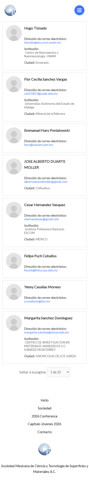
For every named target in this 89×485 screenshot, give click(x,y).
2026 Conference (45, 416)
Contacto (44, 432)
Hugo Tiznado (35, 28)
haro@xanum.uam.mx (38, 145)
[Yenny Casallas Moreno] (14, 292)
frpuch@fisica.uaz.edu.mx (41, 270)
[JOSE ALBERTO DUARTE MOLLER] (14, 166)
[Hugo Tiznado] (14, 33)
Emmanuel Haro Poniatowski (47, 130)
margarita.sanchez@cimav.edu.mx (46, 332)
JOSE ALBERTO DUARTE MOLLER (44, 164)
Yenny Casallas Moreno (42, 287)
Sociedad (44, 408)
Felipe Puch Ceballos (40, 256)
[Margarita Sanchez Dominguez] (14, 323)
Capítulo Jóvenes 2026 (44, 424)
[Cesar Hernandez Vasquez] (14, 210)
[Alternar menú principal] (79, 10)
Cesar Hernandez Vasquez (44, 204)
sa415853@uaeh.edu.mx (41, 93)
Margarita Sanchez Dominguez (48, 318)
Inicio (45, 400)
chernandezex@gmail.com (41, 219)
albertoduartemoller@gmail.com (46, 182)
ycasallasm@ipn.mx (37, 301)
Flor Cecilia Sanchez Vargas (45, 79)
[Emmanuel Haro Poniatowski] (14, 135)
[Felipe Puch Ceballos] (14, 261)
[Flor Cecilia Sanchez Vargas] (14, 84)
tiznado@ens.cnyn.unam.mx (42, 42)
